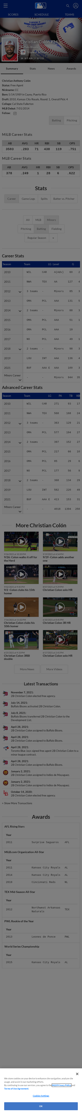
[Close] (77, 1074)
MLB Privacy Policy (61, 1085)
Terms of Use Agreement (16, 1088)
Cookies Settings (41, 1095)
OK (41, 1106)
